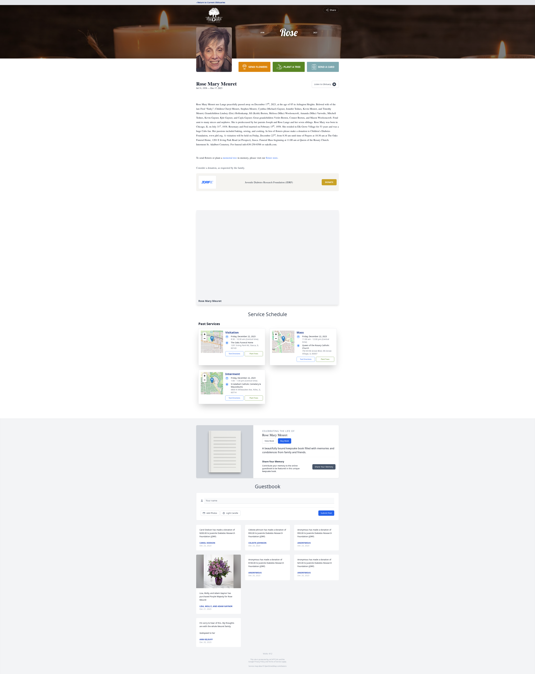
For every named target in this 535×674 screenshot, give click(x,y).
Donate (329, 182)
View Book (269, 441)
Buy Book (284, 441)
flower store (272, 157)
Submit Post (326, 513)
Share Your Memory (324, 466)
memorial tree (230, 157)
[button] (212, 339)
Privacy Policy (259, 661)
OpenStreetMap (270, 666)
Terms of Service (275, 661)
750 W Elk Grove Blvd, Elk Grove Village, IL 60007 (316, 352)
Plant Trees (254, 353)
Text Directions (234, 353)
